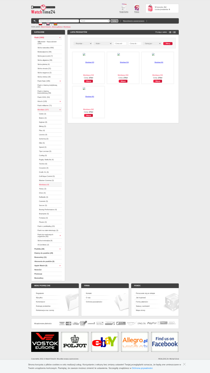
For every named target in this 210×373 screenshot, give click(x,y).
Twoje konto (123, 8)
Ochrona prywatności (94, 302)
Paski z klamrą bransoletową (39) (44, 92)
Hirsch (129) (42, 101)
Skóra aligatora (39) (45, 60)
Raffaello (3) (43, 197)
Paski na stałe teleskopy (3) (48, 230)
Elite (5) (42, 143)
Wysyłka (39, 298)
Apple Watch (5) (40, 265)
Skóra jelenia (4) (44, 64)
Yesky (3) (42, 189)
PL (40, 23)
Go (114, 20)
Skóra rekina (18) (44, 77)
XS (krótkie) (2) (43, 245)
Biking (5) (42, 126)
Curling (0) (43, 155)
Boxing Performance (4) (48, 209)
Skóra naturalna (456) (46, 48)
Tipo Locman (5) (45, 151)
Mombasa (67, 27)
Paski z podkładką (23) (46, 226)
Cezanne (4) (43, 168)
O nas (88, 298)
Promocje (38, 274)
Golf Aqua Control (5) (47, 176)
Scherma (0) (43, 139)
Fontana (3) (43, 218)
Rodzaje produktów (43, 306)
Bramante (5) (44, 214)
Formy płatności (142, 302)
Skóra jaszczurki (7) (45, 56)
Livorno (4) (43, 135)
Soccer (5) (43, 205)
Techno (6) (43, 164)
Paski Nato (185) (44, 81)
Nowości (38, 270)
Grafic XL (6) (44, 172)
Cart (150, 8)
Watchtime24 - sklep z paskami (43, 9)
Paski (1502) (39, 37)
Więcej (88, 81)
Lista (170, 32)
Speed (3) (42, 147)
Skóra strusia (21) (44, 68)
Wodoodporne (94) (45, 52)
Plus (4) (42, 130)
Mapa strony (140, 310)
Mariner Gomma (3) (46, 180)
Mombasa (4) (44, 184)
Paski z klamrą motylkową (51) (47, 86)
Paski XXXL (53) (44, 97)
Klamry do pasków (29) (43, 253)
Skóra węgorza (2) (45, 73)
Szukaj (167, 43)
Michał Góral (174, 359)
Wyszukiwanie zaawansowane (133, 21)
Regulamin (40, 293)
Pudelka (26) (39, 249)
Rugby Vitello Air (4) (46, 160)
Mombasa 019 (88, 75)
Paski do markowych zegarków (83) (45, 235)
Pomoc (136, 8)
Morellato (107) (43, 110)
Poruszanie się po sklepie (145, 293)
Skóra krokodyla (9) (45, 240)
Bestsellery (38, 278)
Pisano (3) (43, 222)
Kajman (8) (43, 122)
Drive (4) (42, 193)
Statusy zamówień (143, 306)
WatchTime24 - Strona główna (51, 27)
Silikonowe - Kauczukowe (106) (47, 42)
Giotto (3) (42, 114)
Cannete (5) (43, 201)
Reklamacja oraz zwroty (45, 310)
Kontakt (89, 293)
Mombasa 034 (123, 75)
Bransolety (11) (40, 257)
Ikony (174, 32)
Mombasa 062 (88, 109)
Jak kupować (141, 298)
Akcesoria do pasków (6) (44, 261)
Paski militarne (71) (45, 105)
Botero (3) (43, 118)
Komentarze (40, 302)
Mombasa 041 (157, 75)
